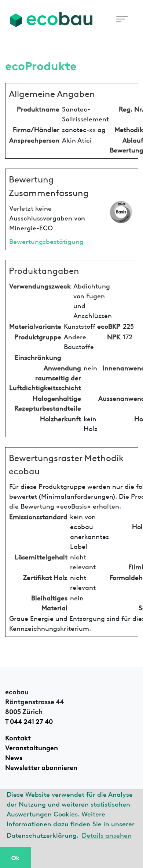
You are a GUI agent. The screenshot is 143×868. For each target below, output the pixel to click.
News (13, 757)
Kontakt (18, 737)
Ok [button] (15, 857)
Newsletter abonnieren (41, 766)
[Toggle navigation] (122, 19)
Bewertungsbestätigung (46, 240)
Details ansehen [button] (107, 834)
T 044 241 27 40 (29, 720)
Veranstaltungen (31, 747)
